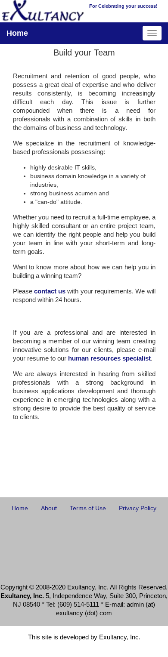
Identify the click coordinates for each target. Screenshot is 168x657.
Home (17, 33)
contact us (49, 291)
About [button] (49, 508)
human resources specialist (109, 358)
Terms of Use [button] (88, 508)
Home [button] (20, 508)
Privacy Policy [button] (137, 508)
